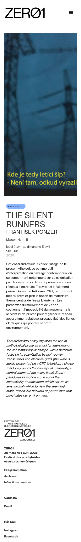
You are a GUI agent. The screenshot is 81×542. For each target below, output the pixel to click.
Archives (10, 476)
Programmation (15, 470)
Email (8, 506)
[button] (71, 13)
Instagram (11, 530)
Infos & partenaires (17, 482)
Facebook (11, 536)
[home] (24, 12)
